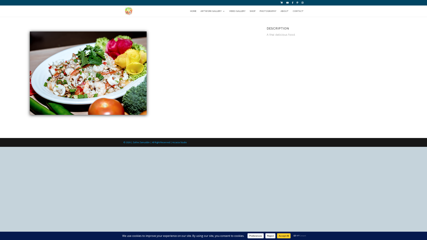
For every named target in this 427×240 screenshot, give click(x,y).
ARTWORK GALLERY (211, 11)
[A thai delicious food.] (88, 114)
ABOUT (285, 11)
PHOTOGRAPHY (268, 11)
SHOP (253, 11)
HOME (193, 11)
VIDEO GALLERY (237, 11)
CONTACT (298, 11)
